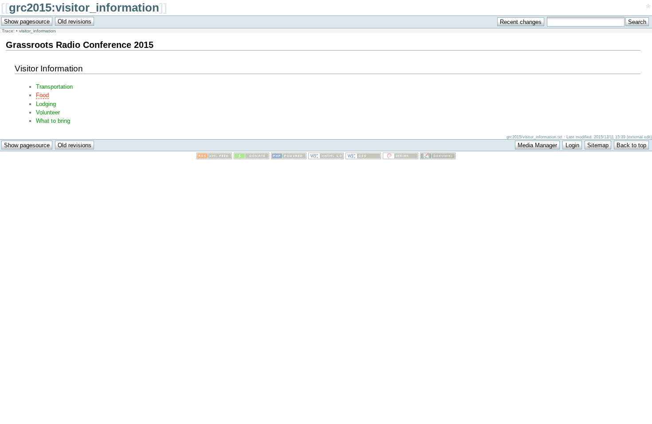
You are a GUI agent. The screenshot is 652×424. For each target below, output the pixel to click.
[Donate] (251, 157)
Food (42, 95)
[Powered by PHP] (288, 157)
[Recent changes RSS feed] (214, 157)
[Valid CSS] (363, 157)
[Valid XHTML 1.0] (326, 157)
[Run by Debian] (400, 157)
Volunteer (48, 112)
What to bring (53, 121)
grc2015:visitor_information (84, 7)
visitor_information (37, 30)
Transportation (54, 86)
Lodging (46, 104)
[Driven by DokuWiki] (438, 157)
